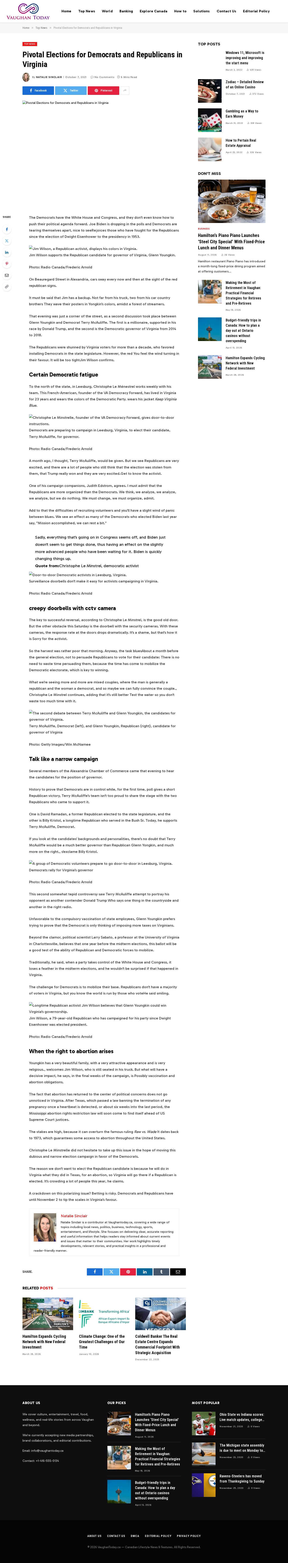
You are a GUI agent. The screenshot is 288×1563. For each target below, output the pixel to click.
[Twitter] (6, 240)
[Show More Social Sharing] (124, 90)
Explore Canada (153, 11)
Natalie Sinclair (49, 77)
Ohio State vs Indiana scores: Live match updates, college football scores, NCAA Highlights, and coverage (242, 1417)
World (107, 11)
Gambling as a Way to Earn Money (242, 113)
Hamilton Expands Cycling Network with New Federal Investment (44, 1342)
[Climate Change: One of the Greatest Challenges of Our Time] (104, 1314)
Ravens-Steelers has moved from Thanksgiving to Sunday (242, 1478)
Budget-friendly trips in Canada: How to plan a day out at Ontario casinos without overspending (243, 330)
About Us (94, 1536)
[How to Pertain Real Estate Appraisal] (210, 149)
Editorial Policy (256, 11)
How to (180, 11)
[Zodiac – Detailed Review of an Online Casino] (210, 91)
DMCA (135, 1536)
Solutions (201, 11)
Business (203, 228)
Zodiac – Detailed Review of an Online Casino (245, 84)
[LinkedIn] (6, 252)
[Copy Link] (6, 286)
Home (66, 11)
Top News (86, 11)
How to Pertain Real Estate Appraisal (241, 143)
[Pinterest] (6, 263)
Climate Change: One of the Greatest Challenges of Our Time (102, 1342)
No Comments (104, 77)
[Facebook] (6, 229)
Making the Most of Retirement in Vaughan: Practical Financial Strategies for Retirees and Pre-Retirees (243, 293)
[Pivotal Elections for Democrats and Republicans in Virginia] (104, 153)
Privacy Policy (189, 1536)
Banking (126, 11)
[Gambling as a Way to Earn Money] (210, 120)
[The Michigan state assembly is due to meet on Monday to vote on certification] (204, 1454)
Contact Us (226, 11)
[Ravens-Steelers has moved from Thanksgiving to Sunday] (204, 1485)
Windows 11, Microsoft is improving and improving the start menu (245, 58)
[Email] (6, 275)
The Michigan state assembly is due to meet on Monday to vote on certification (242, 1448)
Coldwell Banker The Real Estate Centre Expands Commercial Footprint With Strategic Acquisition (157, 1344)
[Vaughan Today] (28, 11)
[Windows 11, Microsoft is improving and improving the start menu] (210, 62)
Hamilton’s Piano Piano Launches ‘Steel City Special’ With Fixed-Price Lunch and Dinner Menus (231, 241)
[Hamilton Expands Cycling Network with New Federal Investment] (47, 1314)
